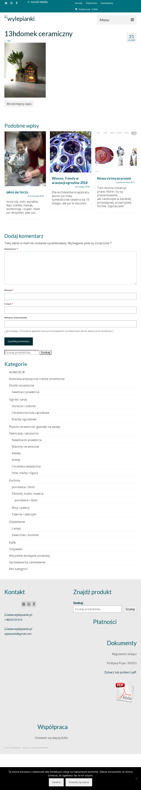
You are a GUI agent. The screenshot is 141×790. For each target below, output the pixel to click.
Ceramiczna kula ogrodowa (30, 413)
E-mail (8, 303)
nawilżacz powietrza (25, 392)
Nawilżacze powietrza (26, 440)
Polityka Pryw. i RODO (122, 663)
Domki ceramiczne (21, 385)
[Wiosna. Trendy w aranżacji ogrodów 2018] (70, 151)
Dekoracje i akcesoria (23, 433)
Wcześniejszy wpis (19, 104)
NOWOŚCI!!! (17, 372)
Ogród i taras (18, 399)
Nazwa (9, 290)
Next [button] (133, 179)
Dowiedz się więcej (79, 782)
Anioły (16, 460)
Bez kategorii (18, 569)
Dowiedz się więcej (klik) (51, 738)
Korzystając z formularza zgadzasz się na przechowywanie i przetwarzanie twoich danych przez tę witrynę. (60, 331)
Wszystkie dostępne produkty (29, 556)
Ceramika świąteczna (26, 466)
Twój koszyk (88, 9)
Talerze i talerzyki (24, 514)
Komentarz (11, 249)
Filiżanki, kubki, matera (27, 494)
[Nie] (136, 778)
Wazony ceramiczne (25, 447)
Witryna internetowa (15, 317)
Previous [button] (7, 179)
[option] (25, 177)
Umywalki (15, 549)
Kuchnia (14, 480)
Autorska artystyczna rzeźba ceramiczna (36, 379)
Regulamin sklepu (124, 654)
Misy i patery (20, 508)
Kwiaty (16, 453)
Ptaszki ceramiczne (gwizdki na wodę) (34, 427)
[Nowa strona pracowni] (116, 151)
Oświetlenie (17, 522)
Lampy (16, 528)
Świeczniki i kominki (25, 535)
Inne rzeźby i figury (25, 473)
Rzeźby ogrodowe (24, 419)
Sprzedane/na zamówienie (27, 562)
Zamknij (56, 782)
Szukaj (45, 352)
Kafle (12, 542)
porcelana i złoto (23, 487)
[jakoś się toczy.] (25, 158)
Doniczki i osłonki (24, 406)
